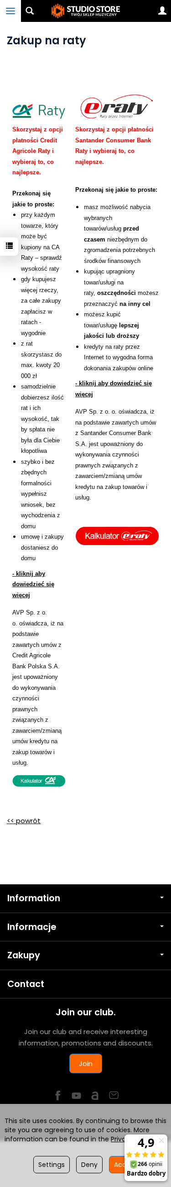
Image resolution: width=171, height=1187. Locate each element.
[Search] (29, 11)
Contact (25, 984)
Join (86, 1063)
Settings (51, 1164)
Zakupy (23, 955)
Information (33, 898)
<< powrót (24, 820)
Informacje (31, 927)
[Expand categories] (10, 11)
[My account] (162, 11)
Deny (89, 1164)
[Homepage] (86, 11)
